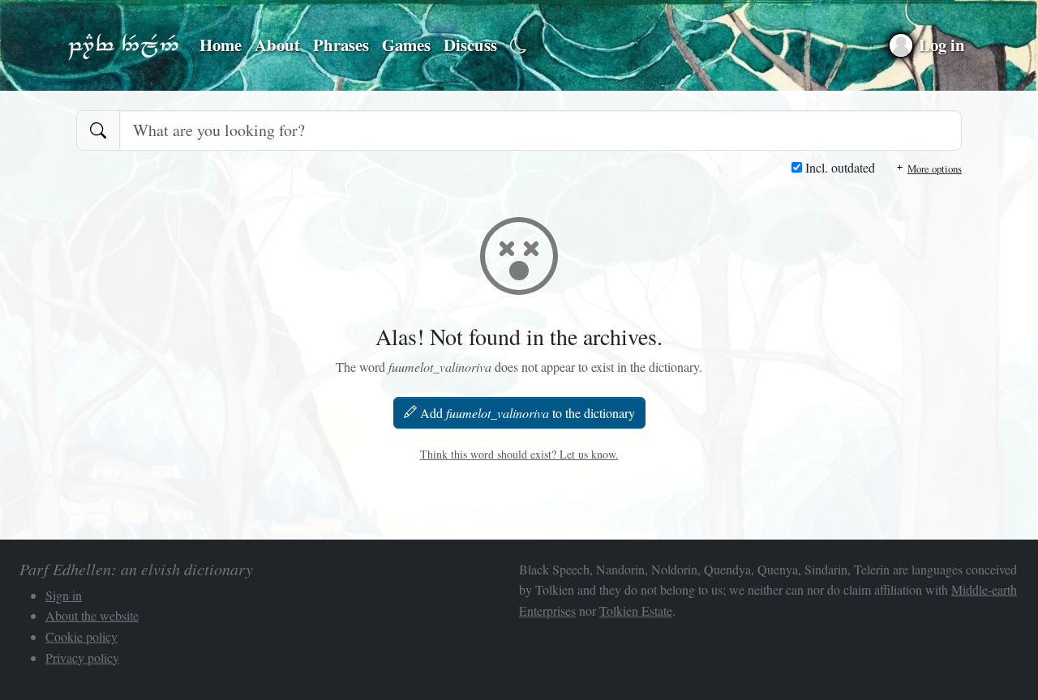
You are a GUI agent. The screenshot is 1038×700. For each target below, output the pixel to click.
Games (406, 44)
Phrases (341, 44)
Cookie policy (81, 636)
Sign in (63, 595)
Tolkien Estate (635, 610)
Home (220, 44)
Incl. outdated (838, 167)
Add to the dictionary (527, 412)
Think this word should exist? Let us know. (519, 454)
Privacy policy (82, 657)
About (277, 44)
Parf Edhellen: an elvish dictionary (123, 45)
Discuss (470, 44)
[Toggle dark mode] (519, 46)
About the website (92, 615)
